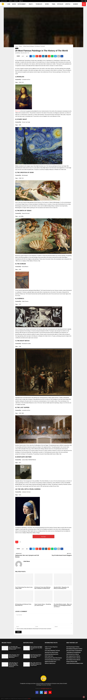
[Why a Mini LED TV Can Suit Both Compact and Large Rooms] (26, 664)
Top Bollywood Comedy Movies (73, 652)
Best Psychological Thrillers (72, 646)
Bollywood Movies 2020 (71, 661)
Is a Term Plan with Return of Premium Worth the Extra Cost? (15, 648)
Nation (14, 4)
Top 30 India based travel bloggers (62, 555)
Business (75, 4)
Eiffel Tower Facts (49, 656)
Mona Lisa (17, 111)
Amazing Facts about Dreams (51, 652)
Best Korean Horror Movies (72, 654)
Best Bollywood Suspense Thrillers (74, 648)
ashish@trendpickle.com (46, 688)
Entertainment (22, 4)
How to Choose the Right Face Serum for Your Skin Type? (36, 648)
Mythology (60, 4)
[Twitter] (41, 692)
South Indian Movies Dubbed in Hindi (74, 663)
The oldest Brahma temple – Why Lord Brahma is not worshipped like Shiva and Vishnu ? (63, 605)
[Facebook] (36, 692)
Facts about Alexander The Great (52, 650)
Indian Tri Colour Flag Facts (51, 646)
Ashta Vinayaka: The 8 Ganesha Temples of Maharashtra (14, 656)
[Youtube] (50, 692)
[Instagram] (45, 692)
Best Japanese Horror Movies (73, 656)
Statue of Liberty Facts (50, 663)
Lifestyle (67, 4)
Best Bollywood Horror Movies (73, 657)
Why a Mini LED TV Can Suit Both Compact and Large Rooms (35, 664)
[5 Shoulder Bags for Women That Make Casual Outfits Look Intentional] (5, 664)
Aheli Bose (18, 52)
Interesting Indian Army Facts (51, 654)
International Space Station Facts (52, 659)
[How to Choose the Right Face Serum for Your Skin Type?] (26, 648)
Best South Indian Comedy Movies (74, 650)
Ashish (29, 698)
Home (8, 4)
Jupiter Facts (48, 648)
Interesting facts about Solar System (53, 657)
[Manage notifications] (84, 697)
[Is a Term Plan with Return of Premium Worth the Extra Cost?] (5, 648)
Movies (47, 4)
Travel (53, 4)
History (17, 48)
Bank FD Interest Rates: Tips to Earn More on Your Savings (35, 656)
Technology (39, 4)
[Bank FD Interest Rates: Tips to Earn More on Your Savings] (26, 656)
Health (30, 4)
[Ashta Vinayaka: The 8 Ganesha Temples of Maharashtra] (5, 656)
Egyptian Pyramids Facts (50, 661)
